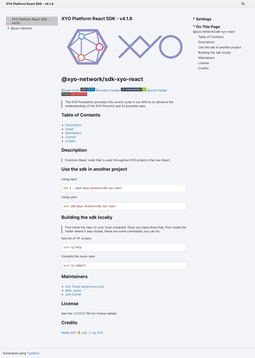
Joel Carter (73, 294)
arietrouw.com (93, 286)
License (70, 137)
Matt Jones (73, 290)
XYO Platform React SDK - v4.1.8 (30, 4)
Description (73, 125)
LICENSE (79, 313)
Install (69, 129)
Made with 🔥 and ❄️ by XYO (82, 332)
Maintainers (73, 133)
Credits (70, 141)
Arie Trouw (72, 286)
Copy (180, 188)
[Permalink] (147, 79)
